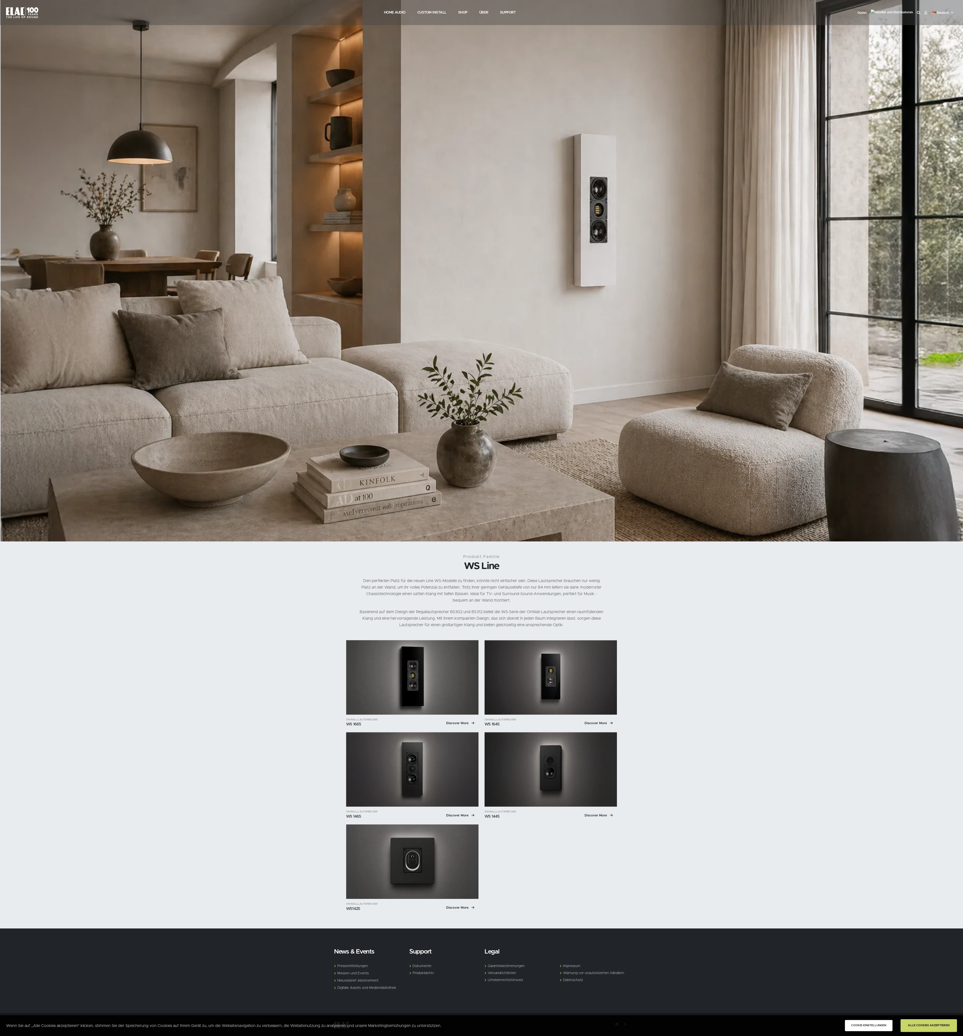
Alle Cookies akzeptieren (929, 1025)
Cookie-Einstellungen (868, 1025)
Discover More (457, 723)
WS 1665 (353, 724)
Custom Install (431, 12)
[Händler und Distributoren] (892, 13)
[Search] (918, 13)
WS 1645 (492, 724)
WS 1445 (492, 816)
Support (508, 12)
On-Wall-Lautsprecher (361, 720)
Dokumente (422, 966)
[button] (943, 13)
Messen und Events (353, 973)
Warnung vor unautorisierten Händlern (593, 973)
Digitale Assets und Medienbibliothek (366, 988)
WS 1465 (353, 816)
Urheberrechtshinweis (505, 980)
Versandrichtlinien (502, 973)
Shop (462, 12)
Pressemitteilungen (352, 966)
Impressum (571, 966)
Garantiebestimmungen (506, 966)
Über (483, 12)
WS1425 (353, 909)
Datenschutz (573, 980)
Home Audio (395, 12)
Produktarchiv (423, 973)
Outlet (862, 13)
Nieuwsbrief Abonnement (357, 980)
